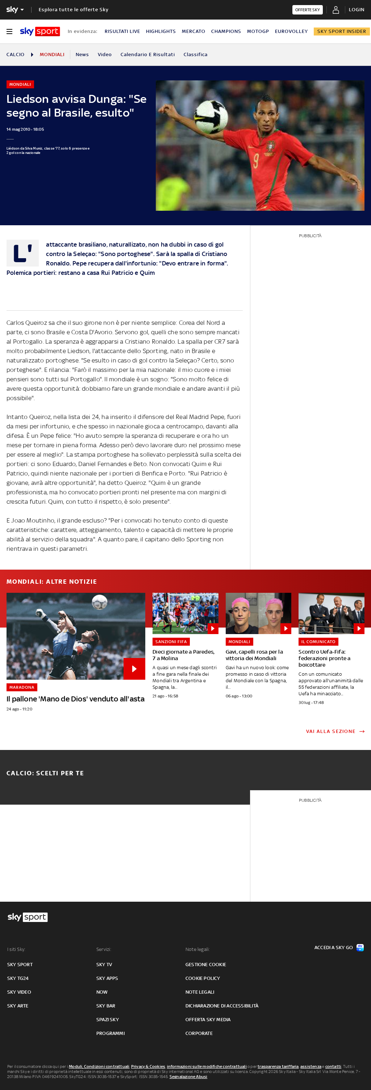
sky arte (18, 1006)
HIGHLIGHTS (161, 31)
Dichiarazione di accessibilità (222, 1006)
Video (105, 54)
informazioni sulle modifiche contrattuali (207, 1066)
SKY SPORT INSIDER (341, 31)
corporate (199, 1033)
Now (102, 992)
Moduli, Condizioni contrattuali (99, 1066)
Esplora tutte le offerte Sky (74, 9)
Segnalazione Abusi (189, 1076)
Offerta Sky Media (208, 1019)
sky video (19, 992)
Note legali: (198, 949)
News (82, 54)
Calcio (16, 54)
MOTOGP (258, 31)
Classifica (196, 54)
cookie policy (203, 978)
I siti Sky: (16, 949)
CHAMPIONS (226, 31)
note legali (200, 992)
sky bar (105, 1006)
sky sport (20, 964)
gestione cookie (206, 964)
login (356, 9)
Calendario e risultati (148, 54)
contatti (333, 1066)
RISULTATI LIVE (122, 31)
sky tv (104, 964)
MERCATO (193, 31)
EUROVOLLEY (291, 31)
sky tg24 (18, 978)
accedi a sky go (333, 947)
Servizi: (104, 949)
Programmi (110, 1033)
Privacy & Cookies (148, 1066)
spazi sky (107, 1019)
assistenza (310, 1066)
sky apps (107, 978)
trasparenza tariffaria (278, 1066)
